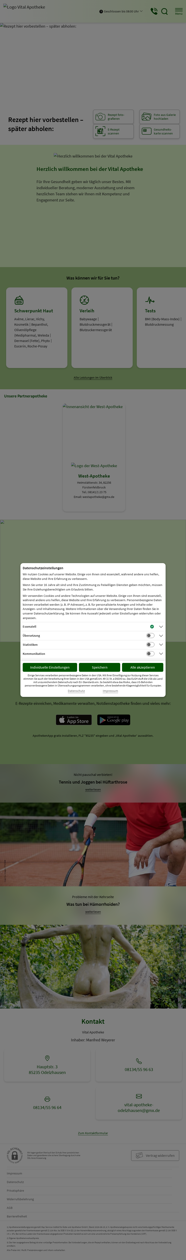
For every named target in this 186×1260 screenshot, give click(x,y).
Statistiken (30, 645)
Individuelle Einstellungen (50, 667)
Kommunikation (34, 654)
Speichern (100, 667)
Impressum (110, 691)
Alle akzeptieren (142, 667)
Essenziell (29, 626)
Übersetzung (31, 636)
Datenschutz (76, 691)
